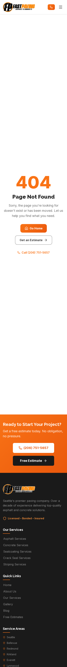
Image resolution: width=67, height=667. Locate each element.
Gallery (8, 604)
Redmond (12, 648)
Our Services (12, 598)
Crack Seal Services (17, 558)
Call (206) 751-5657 (36, 252)
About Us (9, 591)
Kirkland (11, 654)
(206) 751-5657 (36, 448)
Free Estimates (13, 617)
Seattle (11, 637)
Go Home (36, 228)
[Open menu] (60, 7)
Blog (6, 610)
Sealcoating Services (17, 551)
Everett (11, 659)
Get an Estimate (31, 240)
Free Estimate (31, 461)
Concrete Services (15, 545)
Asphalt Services (14, 538)
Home (7, 585)
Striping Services (14, 564)
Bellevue (12, 642)
